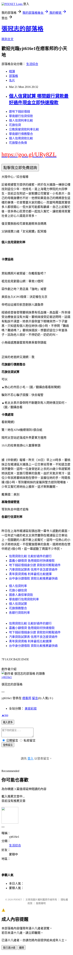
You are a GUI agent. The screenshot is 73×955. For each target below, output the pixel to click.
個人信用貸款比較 (21, 138)
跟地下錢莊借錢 (19, 111)
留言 (35, 698)
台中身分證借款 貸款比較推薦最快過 (33, 578)
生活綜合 (32, 64)
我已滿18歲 (9, 947)
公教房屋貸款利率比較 (24, 129)
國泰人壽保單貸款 (21, 594)
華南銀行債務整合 (21, 133)
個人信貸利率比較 (21, 120)
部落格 (13, 75)
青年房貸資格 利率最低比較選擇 (30, 574)
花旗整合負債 (18, 142)
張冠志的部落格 (22, 28)
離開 (21, 947)
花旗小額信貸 (18, 590)
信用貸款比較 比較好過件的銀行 (30, 556)
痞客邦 (26, 698)
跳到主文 (7, 39)
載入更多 (8, 722)
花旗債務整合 (18, 608)
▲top (4, 715)
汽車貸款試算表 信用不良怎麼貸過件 (33, 569)
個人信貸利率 (18, 585)
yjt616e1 (6, 677)
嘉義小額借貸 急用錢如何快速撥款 (32, 560)
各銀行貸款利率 (19, 612)
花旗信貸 (15, 125)
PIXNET (17, 899)
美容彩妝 (31, 708)
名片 (12, 80)
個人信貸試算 (18, 603)
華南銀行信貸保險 (21, 116)
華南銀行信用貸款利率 (24, 599)
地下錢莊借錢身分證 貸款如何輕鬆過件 (35, 565)
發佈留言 (8, 745)
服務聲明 (41, 903)
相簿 (12, 71)
